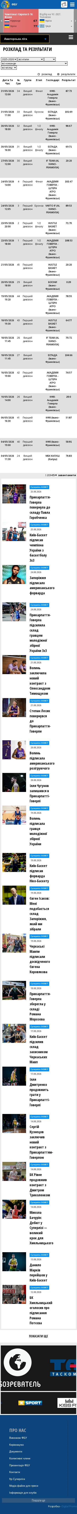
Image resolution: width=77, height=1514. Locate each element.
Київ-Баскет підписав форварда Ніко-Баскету (39, 873)
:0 (68, 396)
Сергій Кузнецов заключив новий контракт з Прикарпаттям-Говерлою (41, 1142)
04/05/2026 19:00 (7, 443)
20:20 (69, 160)
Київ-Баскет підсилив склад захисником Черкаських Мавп (39, 1049)
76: (69, 455)
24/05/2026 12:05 (7, 207)
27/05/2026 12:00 (7, 162)
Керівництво (16, 1444)
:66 (68, 355)
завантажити (67, 475)
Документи (15, 1451)
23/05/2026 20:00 (7, 224)
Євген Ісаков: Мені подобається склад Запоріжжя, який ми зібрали (39, 913)
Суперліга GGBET (39, 487)
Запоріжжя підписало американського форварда (41, 585)
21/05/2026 (7, 264)
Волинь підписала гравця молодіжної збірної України (38, 831)
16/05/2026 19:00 (7, 374)
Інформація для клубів (23, 1492)
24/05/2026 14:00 (7, 183)
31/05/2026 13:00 (7, 92)
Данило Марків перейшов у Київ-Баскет (38, 1272)
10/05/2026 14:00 (7, 398)
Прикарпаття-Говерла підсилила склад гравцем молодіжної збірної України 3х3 (40, 633)
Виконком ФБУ (18, 1437)
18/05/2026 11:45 (7, 339)
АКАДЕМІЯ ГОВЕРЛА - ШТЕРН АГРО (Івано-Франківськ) (52, 190)
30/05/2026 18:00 (7, 127)
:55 (69, 296)
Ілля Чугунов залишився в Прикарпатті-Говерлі (40, 793)
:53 (69, 205)
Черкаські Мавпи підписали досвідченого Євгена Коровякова (40, 959)
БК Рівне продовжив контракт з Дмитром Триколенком (40, 1184)
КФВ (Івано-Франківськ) (52, 419)
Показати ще (38, 1500)
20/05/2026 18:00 (7, 283)
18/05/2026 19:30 (7, 322)
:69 (68, 111)
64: (69, 320)
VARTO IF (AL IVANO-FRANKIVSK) (52, 209)
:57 (69, 372)
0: (68, 282)
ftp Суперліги (17, 1479)
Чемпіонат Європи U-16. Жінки (19, 15)
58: (69, 441)
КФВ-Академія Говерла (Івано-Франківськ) (52, 97)
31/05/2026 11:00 (7, 113)
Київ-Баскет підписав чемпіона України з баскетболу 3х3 (38, 548)
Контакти (14, 1472)
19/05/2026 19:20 (7, 297)
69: (69, 146)
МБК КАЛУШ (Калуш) (53, 457)
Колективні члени (19, 1458)
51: (69, 417)
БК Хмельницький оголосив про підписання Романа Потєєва (41, 1310)
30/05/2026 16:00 (7, 148)
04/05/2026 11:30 (7, 457)
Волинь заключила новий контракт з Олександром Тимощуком (40, 680)
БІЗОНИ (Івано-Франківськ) (52, 285)
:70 (69, 223)
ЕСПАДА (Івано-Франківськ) (52, 115)
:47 (68, 181)
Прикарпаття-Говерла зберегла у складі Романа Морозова (40, 1006)
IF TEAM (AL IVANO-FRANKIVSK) (52, 164)
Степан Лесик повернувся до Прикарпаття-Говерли (40, 721)
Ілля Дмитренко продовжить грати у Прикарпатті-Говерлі (40, 1092)
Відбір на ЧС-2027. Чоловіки (50, 15)
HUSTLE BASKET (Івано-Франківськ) (52, 228)
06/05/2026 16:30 (7, 419)
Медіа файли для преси (23, 1485)
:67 (69, 126)
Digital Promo (69, 1506)
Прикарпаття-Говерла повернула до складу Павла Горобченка (40, 507)
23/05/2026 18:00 (7, 242)
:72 (69, 337)
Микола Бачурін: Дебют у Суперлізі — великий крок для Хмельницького (41, 1227)
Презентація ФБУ (19, 1465)
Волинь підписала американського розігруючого (41, 761)
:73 (69, 91)
